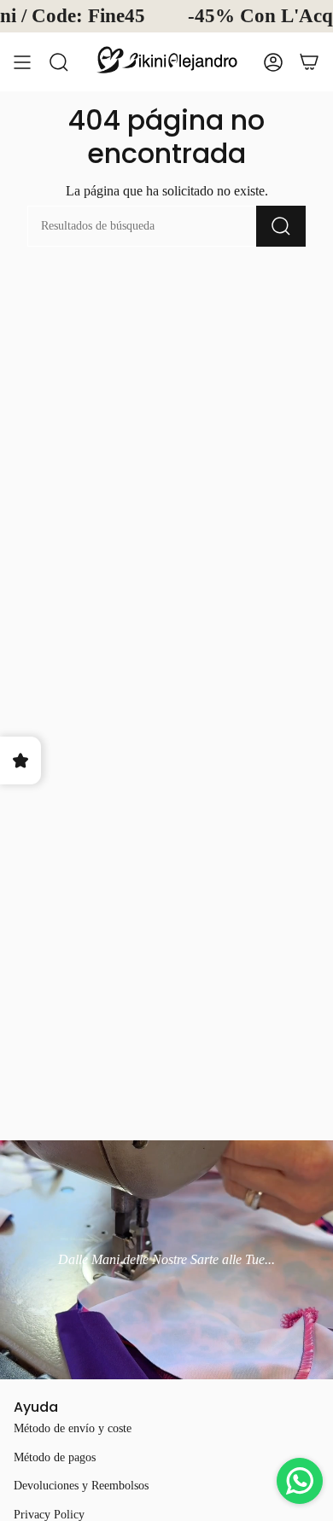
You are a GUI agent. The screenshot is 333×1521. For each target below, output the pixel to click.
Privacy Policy (49, 1514)
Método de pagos (55, 1457)
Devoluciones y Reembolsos (81, 1485)
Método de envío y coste (72, 1428)
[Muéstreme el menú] (22, 61)
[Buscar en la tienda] (59, 61)
